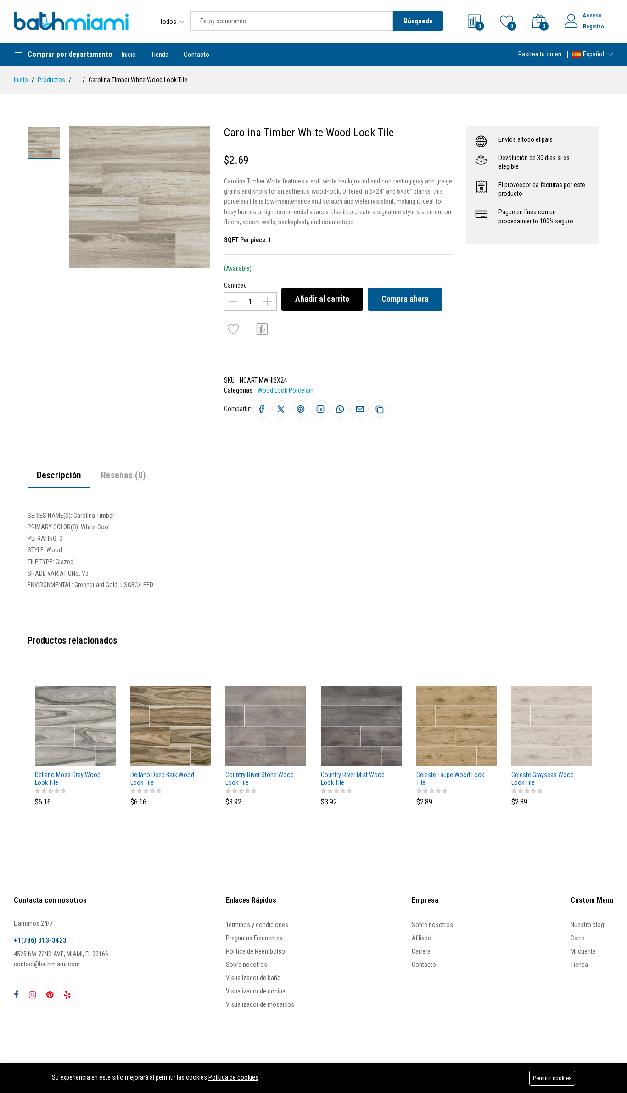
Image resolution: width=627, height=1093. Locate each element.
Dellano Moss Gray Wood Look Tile (68, 778)
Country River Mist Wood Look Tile (353, 778)
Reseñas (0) (123, 475)
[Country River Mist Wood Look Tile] (361, 726)
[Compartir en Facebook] (261, 409)
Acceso (592, 15)
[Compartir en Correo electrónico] (359, 409)
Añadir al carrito (322, 299)
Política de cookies (233, 1077)
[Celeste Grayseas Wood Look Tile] (551, 726)
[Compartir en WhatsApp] (340, 409)
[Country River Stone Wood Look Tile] (265, 726)
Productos (51, 79)
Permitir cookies (552, 1078)
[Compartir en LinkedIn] (320, 409)
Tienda (159, 54)
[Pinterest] (49, 994)
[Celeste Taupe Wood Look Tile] (456, 726)
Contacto (196, 54)
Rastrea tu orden (539, 54)
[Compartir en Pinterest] (300, 409)
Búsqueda (418, 21)
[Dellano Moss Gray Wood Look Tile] (75, 726)
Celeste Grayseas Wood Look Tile (542, 778)
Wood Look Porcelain (286, 390)
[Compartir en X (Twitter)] (281, 409)
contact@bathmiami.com (47, 964)
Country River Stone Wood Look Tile (259, 778)
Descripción (59, 475)
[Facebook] (16, 994)
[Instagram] (32, 994)
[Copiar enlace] (379, 409)
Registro (593, 26)
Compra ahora (405, 299)
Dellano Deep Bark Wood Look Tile (162, 778)
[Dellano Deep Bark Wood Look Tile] (170, 726)
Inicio (129, 54)
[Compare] (262, 329)
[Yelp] (67, 994)
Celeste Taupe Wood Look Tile (450, 778)
